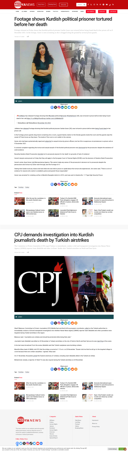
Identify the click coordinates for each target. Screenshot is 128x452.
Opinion (32, 11)
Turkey (27, 187)
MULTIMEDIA (90, 11)
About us (94, 423)
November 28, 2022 (44, 123)
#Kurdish (51, 116)
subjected (48, 141)
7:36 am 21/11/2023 (19, 36)
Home (17, 11)
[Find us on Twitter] (91, 5)
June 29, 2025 (30, 202)
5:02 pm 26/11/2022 (19, 252)
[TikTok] (30, 443)
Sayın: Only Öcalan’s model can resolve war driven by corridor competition (103, 212)
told (33, 162)
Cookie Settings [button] (113, 449)
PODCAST (102, 11)
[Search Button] (84, 4)
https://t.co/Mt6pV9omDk (35, 118)
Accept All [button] (122, 449)
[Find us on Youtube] (107, 5)
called (87, 328)
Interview (52, 432)
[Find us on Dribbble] (100, 5)
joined (35, 356)
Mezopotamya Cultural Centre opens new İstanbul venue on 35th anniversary (35, 212)
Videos (77, 426)
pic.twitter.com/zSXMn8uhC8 (53, 118)
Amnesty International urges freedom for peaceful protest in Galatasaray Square (104, 200)
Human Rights (65, 11)
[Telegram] (69, 107)
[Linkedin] (62, 107)
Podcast (77, 424)
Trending (20, 187)
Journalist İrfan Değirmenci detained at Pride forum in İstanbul (68, 212)
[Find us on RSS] (97, 5)
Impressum (95, 420)
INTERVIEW (75, 11)
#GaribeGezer (71, 116)
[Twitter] (20, 443)
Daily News (78, 420)
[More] (75, 107)
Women (48, 11)
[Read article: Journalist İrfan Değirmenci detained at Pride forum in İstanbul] (53, 213)
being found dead (101, 128)
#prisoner (63, 116)
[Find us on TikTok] (110, 5)
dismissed (81, 147)
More (82, 11)
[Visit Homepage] (24, 4)
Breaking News (79, 428)
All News (24, 11)
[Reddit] (72, 107)
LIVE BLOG (113, 11)
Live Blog (77, 422)
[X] (55, 107)
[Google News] (41, 443)
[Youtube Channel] (37, 443)
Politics (55, 11)
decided (40, 154)
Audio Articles (53, 436)
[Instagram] (58, 107)
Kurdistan (40, 11)
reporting (100, 341)
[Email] (65, 107)
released (26, 128)
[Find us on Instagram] (94, 5)
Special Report (54, 438)
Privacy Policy (96, 426)
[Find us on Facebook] (88, 5)
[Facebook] (52, 107)
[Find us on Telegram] (103, 5)
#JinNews (21, 116)
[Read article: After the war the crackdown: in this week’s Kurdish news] (19, 201)
